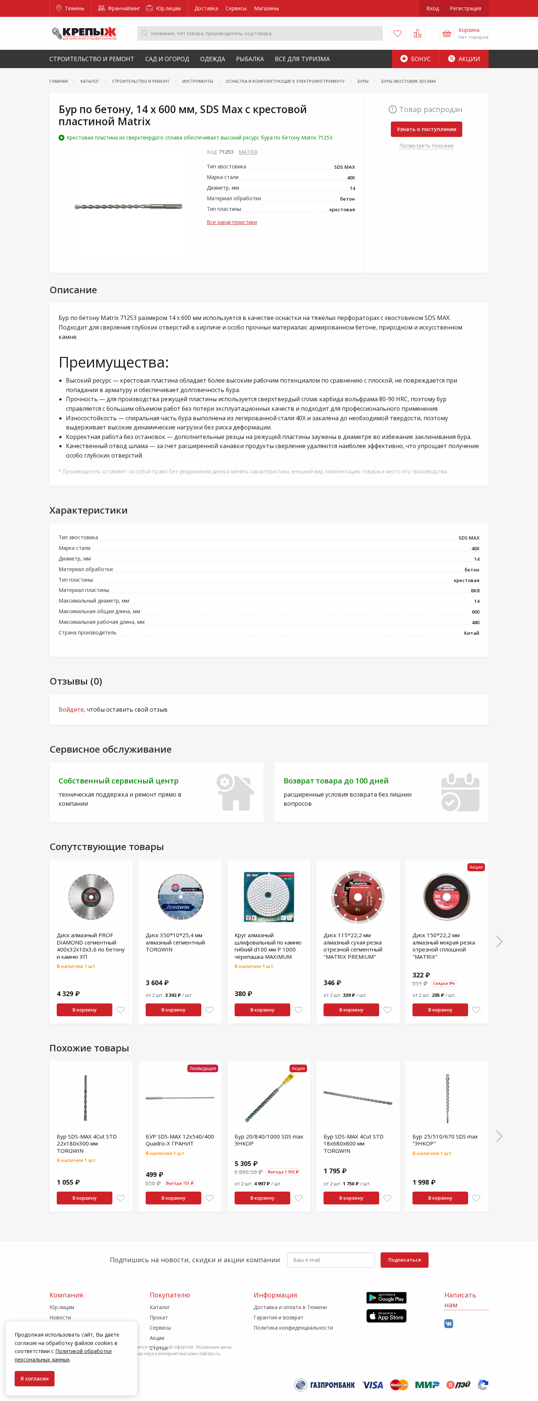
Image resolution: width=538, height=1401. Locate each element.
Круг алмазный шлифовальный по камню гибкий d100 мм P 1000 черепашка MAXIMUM (268, 945)
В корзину (84, 1009)
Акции (468, 59)
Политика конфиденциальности (293, 1327)
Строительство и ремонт (91, 59)
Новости (60, 1317)
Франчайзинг (123, 8)
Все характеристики (232, 222)
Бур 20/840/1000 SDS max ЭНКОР (269, 1140)
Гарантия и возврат (278, 1317)
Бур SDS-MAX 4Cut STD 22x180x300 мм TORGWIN (87, 1143)
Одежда (212, 59)
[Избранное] (397, 33)
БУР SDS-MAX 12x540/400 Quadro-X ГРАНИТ (180, 1140)
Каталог (160, 1307)
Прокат (159, 1317)
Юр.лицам (167, 8)
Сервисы (236, 8)
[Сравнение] (417, 33)
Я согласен (34, 1378)
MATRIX (248, 151)
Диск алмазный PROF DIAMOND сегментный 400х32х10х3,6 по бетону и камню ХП (91, 945)
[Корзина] (447, 33)
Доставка (206, 8)
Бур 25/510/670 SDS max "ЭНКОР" (445, 1140)
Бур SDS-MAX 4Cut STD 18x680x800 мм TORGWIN (354, 1143)
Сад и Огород (167, 59)
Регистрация (465, 8)
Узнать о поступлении (426, 129)
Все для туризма (302, 59)
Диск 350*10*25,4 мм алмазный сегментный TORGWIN (175, 942)
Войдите (71, 709)
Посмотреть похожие (426, 145)
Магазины (266, 8)
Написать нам (460, 1299)
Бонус (420, 59)
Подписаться (404, 1259)
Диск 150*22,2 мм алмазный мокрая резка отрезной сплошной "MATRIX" (443, 945)
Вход (432, 8)
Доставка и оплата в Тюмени (290, 1307)
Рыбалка (250, 59)
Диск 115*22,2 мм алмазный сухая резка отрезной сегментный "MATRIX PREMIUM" (353, 945)
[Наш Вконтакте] (448, 1324)
